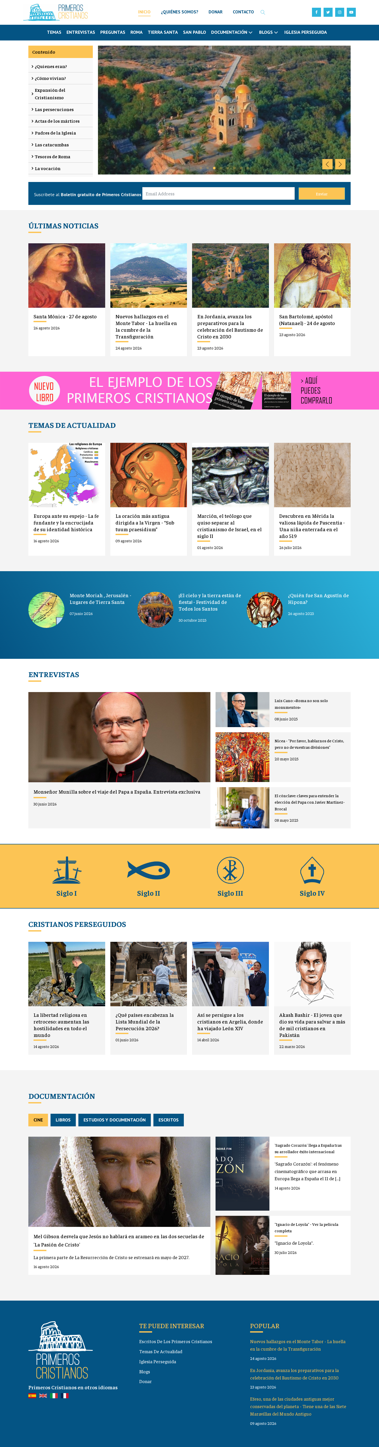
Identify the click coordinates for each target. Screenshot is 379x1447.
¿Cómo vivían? (50, 78)
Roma (136, 32)
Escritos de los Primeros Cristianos (175, 1341)
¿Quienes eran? (51, 66)
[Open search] (263, 12)
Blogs (144, 1371)
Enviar (322, 193)
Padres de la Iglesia (55, 133)
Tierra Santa (163, 32)
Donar (145, 1381)
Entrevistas (81, 32)
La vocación (48, 168)
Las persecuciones (54, 109)
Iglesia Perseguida (305, 32)
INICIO (144, 12)
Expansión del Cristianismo (50, 93)
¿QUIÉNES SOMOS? (179, 12)
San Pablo (194, 32)
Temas (54, 32)
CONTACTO (243, 12)
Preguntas (112, 32)
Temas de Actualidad (160, 1351)
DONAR (216, 12)
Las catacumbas (52, 144)
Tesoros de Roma (52, 156)
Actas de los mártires (57, 121)
